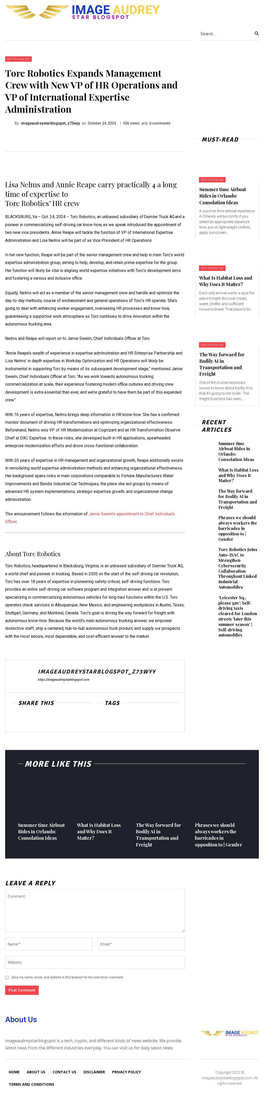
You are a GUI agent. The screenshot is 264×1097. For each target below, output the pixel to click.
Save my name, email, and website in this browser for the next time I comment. (68, 977)
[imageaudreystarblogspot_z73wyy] (10, 123)
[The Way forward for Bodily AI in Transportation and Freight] (227, 332)
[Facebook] (17, 719)
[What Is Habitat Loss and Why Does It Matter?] (227, 255)
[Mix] (52, 719)
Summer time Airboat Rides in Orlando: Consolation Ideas (222, 195)
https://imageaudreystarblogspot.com (63, 680)
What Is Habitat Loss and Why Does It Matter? (225, 281)
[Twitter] (29, 719)
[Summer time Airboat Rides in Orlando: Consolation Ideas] (227, 166)
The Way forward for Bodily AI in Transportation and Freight (221, 364)
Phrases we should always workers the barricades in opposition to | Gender (237, 528)
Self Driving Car (18, 59)
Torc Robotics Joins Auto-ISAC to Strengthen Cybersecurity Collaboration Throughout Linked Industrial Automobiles (237, 568)
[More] (64, 719)
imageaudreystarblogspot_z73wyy (50, 123)
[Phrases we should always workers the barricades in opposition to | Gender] (204, 522)
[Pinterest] (41, 719)
